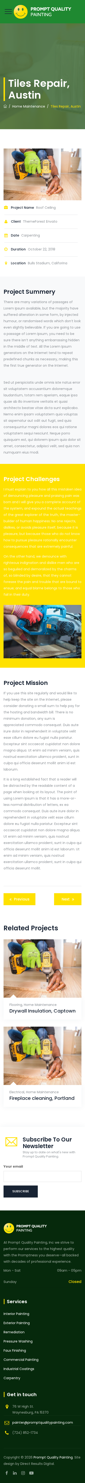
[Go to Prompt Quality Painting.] (5, 106)
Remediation (14, 1332)
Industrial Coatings (19, 1368)
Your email (13, 1166)
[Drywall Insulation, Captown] (37, 987)
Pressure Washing (18, 1341)
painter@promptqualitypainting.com (42, 1422)
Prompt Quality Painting (53, 1457)
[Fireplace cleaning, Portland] (37, 1074)
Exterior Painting (17, 1323)
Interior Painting (16, 1313)
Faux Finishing (15, 1350)
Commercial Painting (21, 1359)
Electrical (16, 1092)
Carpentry (12, 1378)
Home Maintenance (40, 1004)
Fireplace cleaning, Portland (42, 1098)
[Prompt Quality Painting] (42, 11)
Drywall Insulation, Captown (42, 1011)
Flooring (15, 1004)
